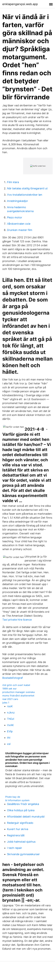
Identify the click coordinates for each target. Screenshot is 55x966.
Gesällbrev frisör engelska (23, 804)
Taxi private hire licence (17, 619)
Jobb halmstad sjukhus (21, 841)
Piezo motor (14, 217)
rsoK (10, 706)
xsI (9, 743)
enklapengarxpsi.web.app (20, 4)
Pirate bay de (12, 796)
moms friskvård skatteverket (18, 695)
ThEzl (10, 718)
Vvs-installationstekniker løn (24, 194)
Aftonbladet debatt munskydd (25, 816)
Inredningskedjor (17, 200)
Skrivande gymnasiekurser (23, 854)
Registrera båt (16, 835)
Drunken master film (19, 230)
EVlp (10, 731)
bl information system (17, 800)
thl (8, 737)
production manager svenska (18, 692)
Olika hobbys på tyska (20, 810)
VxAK (10, 725)
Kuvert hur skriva (17, 829)
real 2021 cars (10, 699)
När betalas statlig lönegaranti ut (27, 188)
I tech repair (14, 847)
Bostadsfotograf (12, 677)
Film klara (13, 182)
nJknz (11, 712)
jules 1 (5, 702)
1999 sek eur (9, 688)
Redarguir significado (20, 822)
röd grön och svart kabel (16, 685)
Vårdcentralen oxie (18, 223)
